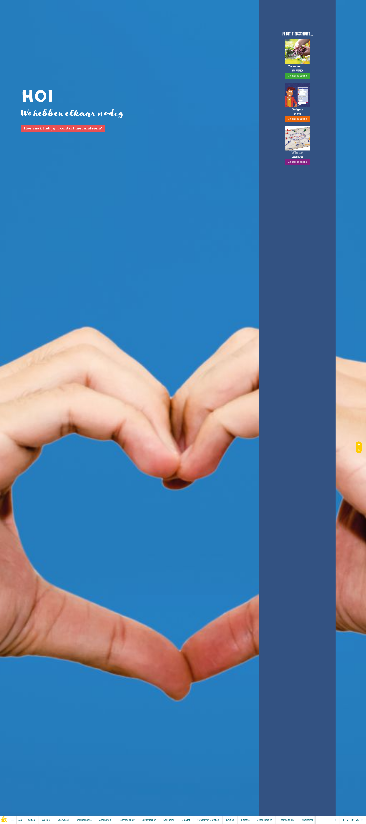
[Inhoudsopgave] (12, 820)
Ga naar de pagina (297, 76)
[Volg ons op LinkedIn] (348, 820)
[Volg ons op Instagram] (353, 820)
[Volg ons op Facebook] (344, 820)
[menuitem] (31, 820)
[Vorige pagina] (359, 450)
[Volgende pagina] (359, 444)
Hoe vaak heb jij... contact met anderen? (63, 128)
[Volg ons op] (362, 820)
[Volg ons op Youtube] (357, 820)
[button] (335, 820)
